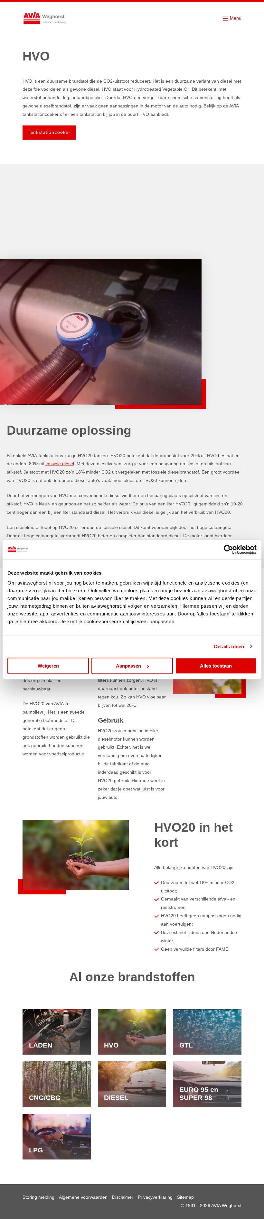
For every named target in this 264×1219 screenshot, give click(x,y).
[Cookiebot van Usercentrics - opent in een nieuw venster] (228, 549)
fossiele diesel (59, 463)
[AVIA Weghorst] (45, 18)
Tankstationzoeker (49, 132)
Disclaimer (122, 1197)
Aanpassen (128, 666)
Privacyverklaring (155, 1197)
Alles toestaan (216, 666)
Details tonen (229, 646)
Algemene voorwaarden (83, 1197)
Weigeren (48, 666)
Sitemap (185, 1197)
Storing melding (38, 1197)
